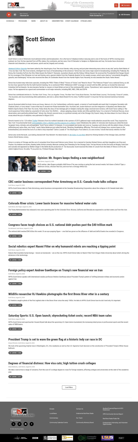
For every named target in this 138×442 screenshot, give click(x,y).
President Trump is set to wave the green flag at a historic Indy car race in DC (55, 339)
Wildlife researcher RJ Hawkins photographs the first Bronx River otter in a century (58, 294)
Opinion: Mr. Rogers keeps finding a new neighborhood (71, 158)
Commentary (54, 418)
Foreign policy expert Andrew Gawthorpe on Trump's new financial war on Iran (55, 270)
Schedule (10, 21)
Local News (53, 413)
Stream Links (86, 21)
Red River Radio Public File (111, 418)
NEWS (33, 21)
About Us (44, 21)
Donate (126, 5)
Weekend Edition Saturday (17, 69)
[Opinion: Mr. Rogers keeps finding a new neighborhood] (22, 163)
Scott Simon (41, 161)
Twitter (34, 121)
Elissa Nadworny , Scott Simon (16, 367)
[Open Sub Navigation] (15, 21)
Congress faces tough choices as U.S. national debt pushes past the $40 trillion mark (60, 225)
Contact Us (79, 409)
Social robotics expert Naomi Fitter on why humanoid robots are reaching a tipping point (61, 246)
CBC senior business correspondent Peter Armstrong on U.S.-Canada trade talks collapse (62, 181)
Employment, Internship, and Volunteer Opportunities (115, 423)
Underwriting (57, 21)
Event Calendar (72, 21)
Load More (69, 387)
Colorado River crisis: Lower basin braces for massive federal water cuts (52, 203)
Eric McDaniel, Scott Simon (15, 228)
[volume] (15, 14)
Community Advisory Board (85, 422)
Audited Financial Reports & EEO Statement (113, 409)
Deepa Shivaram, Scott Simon (16, 343)
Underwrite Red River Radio (85, 413)
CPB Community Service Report (113, 414)
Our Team (79, 418)
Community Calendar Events (59, 422)
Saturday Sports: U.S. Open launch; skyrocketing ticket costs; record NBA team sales (60, 315)
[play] (9, 15)
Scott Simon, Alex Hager (15, 207)
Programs (22, 21)
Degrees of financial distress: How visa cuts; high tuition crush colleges (52, 363)
